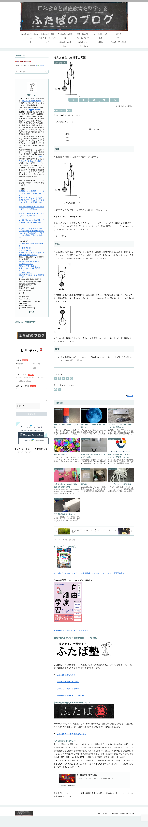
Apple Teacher (34, 110)
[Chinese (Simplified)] (16, 62)
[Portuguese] (30, 62)
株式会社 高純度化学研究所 (29, 262)
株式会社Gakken (25, 250)
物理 (70, 110)
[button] (114, 100)
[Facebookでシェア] (83, 100)
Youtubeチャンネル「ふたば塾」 (31, 161)
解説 (68, 137)
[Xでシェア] (73, 100)
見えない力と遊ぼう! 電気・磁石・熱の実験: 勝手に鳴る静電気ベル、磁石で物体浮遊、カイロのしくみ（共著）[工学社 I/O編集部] (31, 233)
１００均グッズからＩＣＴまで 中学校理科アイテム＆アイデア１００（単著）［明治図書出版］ (31, 200)
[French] (20, 62)
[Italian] (24, 62)
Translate (42, 65)
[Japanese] (26, 62)
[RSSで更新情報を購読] (59, 389)
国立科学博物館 (25, 248)
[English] (18, 62)
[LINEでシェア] (104, 100)
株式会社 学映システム (27, 266)
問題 (68, 134)
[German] (22, 62)
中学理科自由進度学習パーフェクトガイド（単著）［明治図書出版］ (31, 193)
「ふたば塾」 (37, 157)
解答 (68, 140)
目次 (91, 129)
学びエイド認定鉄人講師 (31, 101)
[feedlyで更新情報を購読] (55, 389)
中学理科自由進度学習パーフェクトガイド (71, 631)
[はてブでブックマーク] (94, 100)
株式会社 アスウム (26, 264)
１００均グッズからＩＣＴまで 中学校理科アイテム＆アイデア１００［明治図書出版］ (90, 573)
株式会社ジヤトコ (25, 273)
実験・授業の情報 (61, 110)
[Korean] (28, 62)
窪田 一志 (31, 95)
